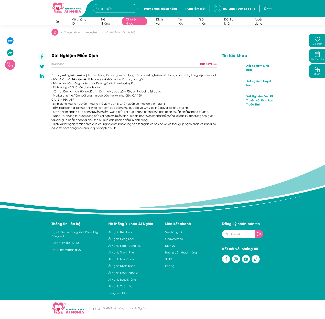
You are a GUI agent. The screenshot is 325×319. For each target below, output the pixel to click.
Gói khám (203, 21)
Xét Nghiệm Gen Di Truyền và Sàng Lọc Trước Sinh (259, 100)
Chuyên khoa (132, 21)
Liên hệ (169, 266)
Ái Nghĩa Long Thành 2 (123, 272)
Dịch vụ (159, 21)
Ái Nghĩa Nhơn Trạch (121, 266)
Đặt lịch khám (229, 21)
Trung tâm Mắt (195, 8)
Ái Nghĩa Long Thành (121, 259)
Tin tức (180, 21)
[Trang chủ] (57, 21)
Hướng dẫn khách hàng (160, 8)
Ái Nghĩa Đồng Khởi (121, 239)
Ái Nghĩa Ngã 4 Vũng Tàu (124, 245)
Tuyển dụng (259, 21)
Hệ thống (105, 21)
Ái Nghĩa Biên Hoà (120, 232)
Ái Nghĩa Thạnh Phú (121, 252)
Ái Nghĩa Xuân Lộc (120, 286)
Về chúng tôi (79, 21)
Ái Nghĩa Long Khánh (122, 279)
